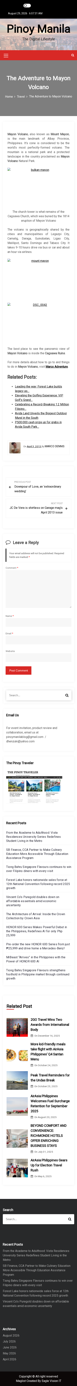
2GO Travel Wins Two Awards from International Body (50, 1025)
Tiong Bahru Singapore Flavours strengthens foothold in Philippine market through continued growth (37, 974)
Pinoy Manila (38, 28)
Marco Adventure (57, 366)
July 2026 (9, 1341)
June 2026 (10, 1347)
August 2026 (11, 1335)
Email (9, 633)
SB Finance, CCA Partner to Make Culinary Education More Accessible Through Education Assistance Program (37, 854)
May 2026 (9, 1353)
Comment (12, 567)
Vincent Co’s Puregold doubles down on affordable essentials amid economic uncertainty (32, 901)
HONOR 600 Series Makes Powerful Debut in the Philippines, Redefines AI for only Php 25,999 (36, 931)
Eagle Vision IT (51, 1381)
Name (10, 615)
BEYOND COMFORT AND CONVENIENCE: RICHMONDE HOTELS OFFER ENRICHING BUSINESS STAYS (49, 1136)
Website (10, 651)
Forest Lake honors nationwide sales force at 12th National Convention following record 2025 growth (38, 884)
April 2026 (9, 1359)
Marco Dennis (54, 446)
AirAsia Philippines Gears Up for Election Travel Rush (49, 1165)
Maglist (21, 1381)
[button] (72, 55)
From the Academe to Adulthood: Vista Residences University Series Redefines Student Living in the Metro (33, 837)
